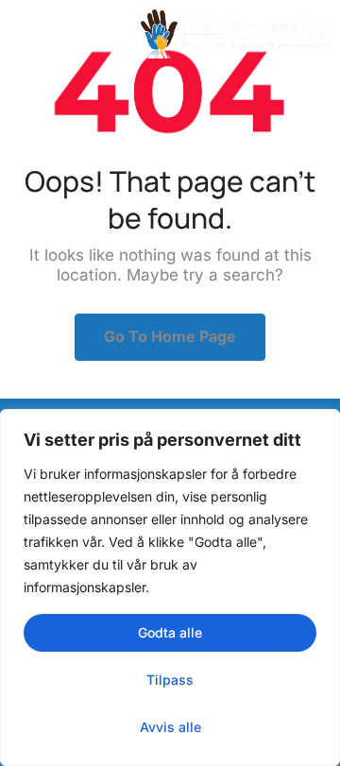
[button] (34, 34)
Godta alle (170, 632)
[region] (170, 587)
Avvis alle (170, 727)
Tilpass (170, 680)
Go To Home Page (170, 336)
